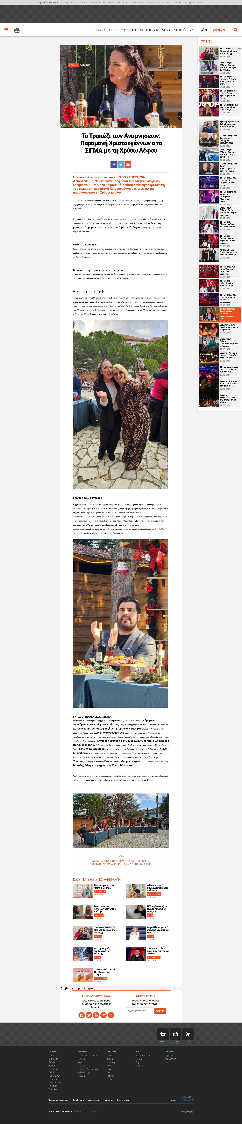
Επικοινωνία (123, 1100)
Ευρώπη (52, 1079)
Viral (192, 29)
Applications (93, 1100)
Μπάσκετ (82, 1075)
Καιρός (168, 1062)
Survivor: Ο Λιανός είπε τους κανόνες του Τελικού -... (229, 383)
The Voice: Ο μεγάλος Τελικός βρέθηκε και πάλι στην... (228, 80)
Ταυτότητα (108, 1100)
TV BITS (98, 936)
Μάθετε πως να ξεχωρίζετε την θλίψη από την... (105, 909)
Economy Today (111, 2)
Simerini (82, 2)
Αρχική (100, 29)
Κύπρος (52, 1055)
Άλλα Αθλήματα (85, 1072)
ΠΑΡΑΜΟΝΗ (119, 860)
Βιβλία (109, 1059)
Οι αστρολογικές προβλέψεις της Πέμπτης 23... (102, 951)
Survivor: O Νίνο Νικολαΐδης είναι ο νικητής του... (229, 327)
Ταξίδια (109, 1075)
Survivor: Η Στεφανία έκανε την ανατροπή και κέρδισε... (228, 398)
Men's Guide (128, 29)
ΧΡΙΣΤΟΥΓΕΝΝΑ (138, 860)
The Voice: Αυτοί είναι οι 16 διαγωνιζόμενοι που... (228, 181)
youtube (96, 1015)
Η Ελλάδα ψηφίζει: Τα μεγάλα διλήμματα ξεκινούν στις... (229, 139)
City (125, 2)
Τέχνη (109, 1069)
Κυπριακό (53, 1059)
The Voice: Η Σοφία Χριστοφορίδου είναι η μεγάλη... (229, 107)
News (175, 1034)
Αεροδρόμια (170, 1059)
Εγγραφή (160, 1010)
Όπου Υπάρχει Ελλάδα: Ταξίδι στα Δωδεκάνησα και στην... (228, 211)
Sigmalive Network (47, 2)
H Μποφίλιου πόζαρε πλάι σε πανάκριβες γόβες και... (157, 909)
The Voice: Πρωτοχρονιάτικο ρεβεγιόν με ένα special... (228, 239)
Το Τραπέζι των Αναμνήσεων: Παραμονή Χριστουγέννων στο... (227, 314)
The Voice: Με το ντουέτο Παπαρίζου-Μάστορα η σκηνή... (228, 197)
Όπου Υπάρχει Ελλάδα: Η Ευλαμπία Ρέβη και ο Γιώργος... (229, 342)
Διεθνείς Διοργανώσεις (89, 1069)
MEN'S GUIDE (100, 891)
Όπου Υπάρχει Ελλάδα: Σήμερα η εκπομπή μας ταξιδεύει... (228, 153)
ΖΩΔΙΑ (97, 957)
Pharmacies (163, 1034)
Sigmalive (70, 2)
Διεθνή (51, 1065)
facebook (81, 1015)
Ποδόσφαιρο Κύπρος (87, 1055)
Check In (150, 2)
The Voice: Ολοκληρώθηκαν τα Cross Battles (228, 224)
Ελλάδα (52, 1062)
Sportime (95, 2)
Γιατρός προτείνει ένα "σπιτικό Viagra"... (104, 886)
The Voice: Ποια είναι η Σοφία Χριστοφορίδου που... (227, 94)
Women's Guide (149, 29)
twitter (89, 1015)
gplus (103, 1015)
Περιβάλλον (54, 1075)
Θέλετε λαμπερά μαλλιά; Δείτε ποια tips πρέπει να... (157, 888)
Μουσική (110, 1062)
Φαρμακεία (170, 1055)
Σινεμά (109, 1065)
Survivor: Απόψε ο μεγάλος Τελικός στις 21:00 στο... (228, 355)
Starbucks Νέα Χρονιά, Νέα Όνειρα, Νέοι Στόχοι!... (104, 972)
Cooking (176, 2)
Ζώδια (203, 29)
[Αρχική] (17, 28)
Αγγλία (80, 1062)
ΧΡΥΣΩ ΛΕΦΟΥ (101, 860)
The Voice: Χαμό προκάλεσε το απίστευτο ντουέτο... (227, 270)
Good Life (180, 29)
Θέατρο (110, 1072)
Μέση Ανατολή (55, 1082)
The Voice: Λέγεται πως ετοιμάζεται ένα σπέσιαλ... (229, 369)
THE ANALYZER (154, 957)
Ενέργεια (52, 1072)
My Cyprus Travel (193, 2)
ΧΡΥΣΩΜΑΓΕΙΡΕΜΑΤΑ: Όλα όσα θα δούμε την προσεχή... (104, 930)
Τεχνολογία (53, 1089)
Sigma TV (140, 1059)
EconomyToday (143, 1055)
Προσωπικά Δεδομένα (58, 1100)
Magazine (163, 2)
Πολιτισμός (111, 1055)
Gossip (166, 29)
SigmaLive (219, 29)
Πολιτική (52, 1086)
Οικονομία (53, 1069)
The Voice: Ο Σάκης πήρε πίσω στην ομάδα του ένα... (158, 951)
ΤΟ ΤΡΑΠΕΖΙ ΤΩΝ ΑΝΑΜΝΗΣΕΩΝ (109, 864)
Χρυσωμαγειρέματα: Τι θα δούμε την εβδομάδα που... (229, 124)
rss (111, 1015)
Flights (188, 1034)
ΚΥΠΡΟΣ (137, 864)
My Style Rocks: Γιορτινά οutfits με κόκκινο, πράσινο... (229, 252)
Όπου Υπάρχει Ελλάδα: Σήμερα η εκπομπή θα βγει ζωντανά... (228, 66)
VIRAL (150, 915)
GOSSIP (150, 936)
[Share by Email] (128, 164)
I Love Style (137, 2)
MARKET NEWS (101, 978)
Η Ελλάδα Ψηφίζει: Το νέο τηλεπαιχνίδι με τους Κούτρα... (229, 167)
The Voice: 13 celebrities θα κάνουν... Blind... (227, 283)
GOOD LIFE (99, 915)
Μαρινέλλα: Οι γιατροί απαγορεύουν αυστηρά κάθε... (157, 930)
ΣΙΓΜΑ (148, 864)
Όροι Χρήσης (78, 1100)
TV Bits (113, 29)
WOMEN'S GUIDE (154, 894)
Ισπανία (81, 1065)
